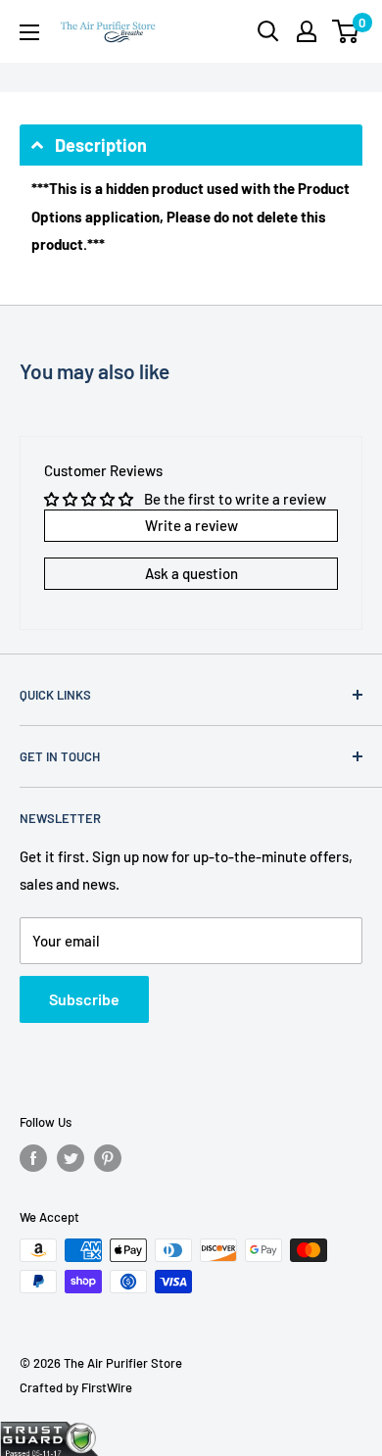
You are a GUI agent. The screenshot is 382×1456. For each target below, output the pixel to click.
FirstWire (106, 1387)
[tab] (191, 145)
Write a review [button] (191, 525)
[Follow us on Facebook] (33, 1158)
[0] (346, 31)
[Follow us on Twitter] (70, 1158)
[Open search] (268, 31)
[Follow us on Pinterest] (107, 1158)
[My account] (306, 31)
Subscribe (84, 999)
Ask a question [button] (191, 573)
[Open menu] (29, 32)
